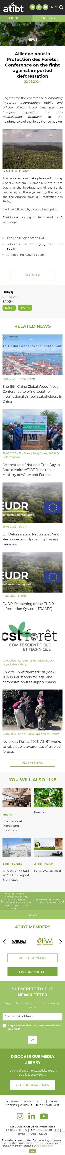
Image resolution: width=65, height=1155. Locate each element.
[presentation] (4, 941)
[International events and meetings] (16, 798)
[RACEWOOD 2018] (48, 848)
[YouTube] (44, 1118)
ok (32, 1151)
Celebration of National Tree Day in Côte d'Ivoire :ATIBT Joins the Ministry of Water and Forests (31, 470)
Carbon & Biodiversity (31, 660)
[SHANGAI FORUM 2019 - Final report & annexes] (16, 848)
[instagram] (20, 1118)
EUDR (9, 307)
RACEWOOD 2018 (47, 871)
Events (25, 307)
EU (20, 453)
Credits (11, 1105)
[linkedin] (31, 1118)
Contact (26, 1105)
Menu (14, 18)
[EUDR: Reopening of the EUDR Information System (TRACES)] (32, 572)
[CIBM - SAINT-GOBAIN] (45, 942)
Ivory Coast (40, 453)
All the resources (32, 1085)
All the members (32, 957)
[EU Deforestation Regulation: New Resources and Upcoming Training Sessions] (32, 502)
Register (32, 275)
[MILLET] (20, 942)
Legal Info (12, 1101)
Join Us (48, 18)
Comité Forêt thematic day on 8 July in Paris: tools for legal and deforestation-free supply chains (29, 677)
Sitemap (54, 1101)
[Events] (48, 798)
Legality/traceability (14, 664)
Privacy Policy (34, 1101)
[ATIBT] (13, 7)
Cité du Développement (33, 733)
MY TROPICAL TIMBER (45, 1130)
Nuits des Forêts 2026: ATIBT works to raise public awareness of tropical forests (31, 747)
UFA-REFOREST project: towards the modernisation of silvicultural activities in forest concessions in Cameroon (18, 901)
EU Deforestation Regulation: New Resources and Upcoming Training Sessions (30, 539)
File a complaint (47, 1105)
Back (32, 915)
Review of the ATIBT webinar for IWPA (48, 901)
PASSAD (53, 453)
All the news (32, 762)
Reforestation (11, 457)
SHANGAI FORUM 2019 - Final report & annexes (15, 875)
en (51, 7)
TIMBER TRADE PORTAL (33, 1133)
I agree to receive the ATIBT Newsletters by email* (34, 1027)
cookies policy (44, 1145)
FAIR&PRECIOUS (16, 1130)
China (22, 378)
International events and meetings (12, 826)
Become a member (32, 971)
